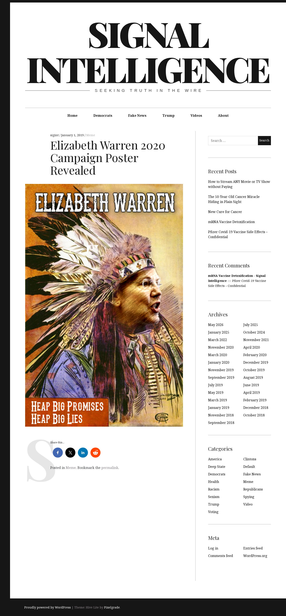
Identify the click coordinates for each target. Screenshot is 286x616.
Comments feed (220, 555)
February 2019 (255, 400)
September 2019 (221, 377)
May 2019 (215, 392)
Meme (90, 135)
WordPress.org (255, 555)
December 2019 (255, 362)
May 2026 (215, 324)
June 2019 (251, 385)
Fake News (137, 115)
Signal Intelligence (147, 51)
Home (72, 115)
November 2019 (221, 370)
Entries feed (253, 548)
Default (249, 466)
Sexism (213, 496)
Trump (168, 115)
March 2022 (217, 340)
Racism (213, 489)
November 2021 (256, 340)
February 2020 (255, 355)
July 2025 (250, 324)
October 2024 (254, 332)
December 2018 (255, 407)
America (215, 459)
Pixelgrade (112, 607)
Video (248, 504)
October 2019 (254, 370)
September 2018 (221, 422)
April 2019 (251, 392)
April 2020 (251, 347)
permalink (109, 467)
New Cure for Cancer (225, 211)
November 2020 (221, 347)
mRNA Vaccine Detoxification (231, 221)
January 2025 (218, 332)
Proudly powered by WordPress (47, 607)
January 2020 (218, 362)
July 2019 (215, 385)
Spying (248, 496)
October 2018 (254, 415)
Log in (213, 548)
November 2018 (221, 415)
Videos (196, 115)
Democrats (102, 115)
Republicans (253, 489)
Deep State (216, 466)
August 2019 (253, 377)
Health (213, 481)
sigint (54, 135)
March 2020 (217, 355)
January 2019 (218, 407)
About (223, 115)
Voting (213, 511)
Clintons (249, 459)
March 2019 (217, 400)
